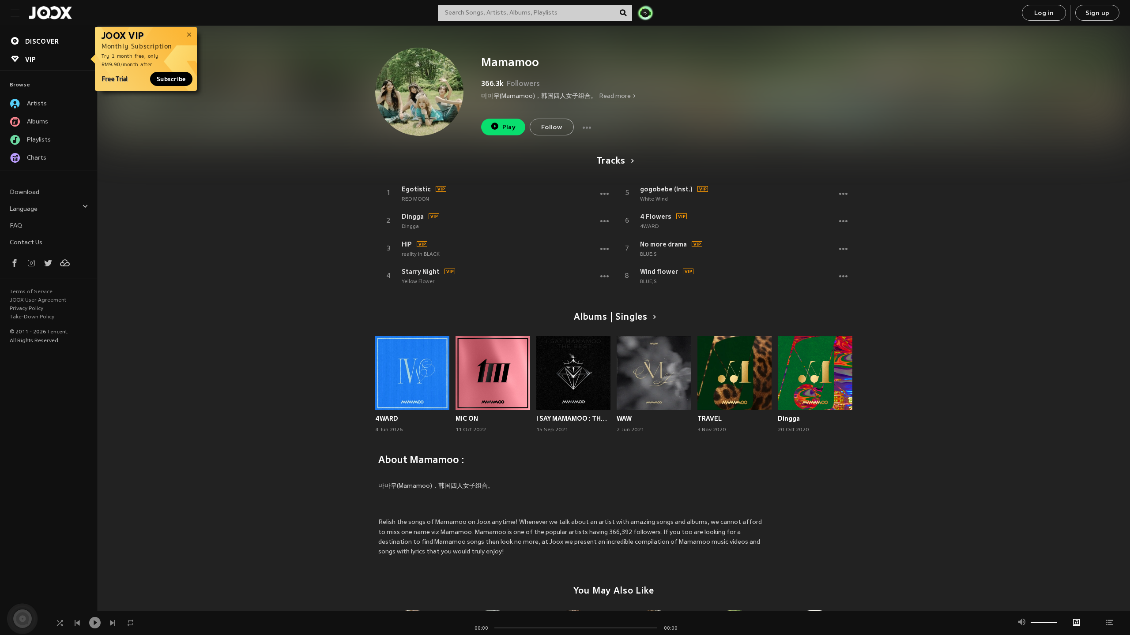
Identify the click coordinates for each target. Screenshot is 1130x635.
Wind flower (659, 271)
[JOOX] (50, 12)
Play (509, 127)
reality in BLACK (421, 254)
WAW (624, 418)
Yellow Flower (418, 281)
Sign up (1097, 13)
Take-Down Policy (32, 317)
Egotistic (416, 189)
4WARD (649, 226)
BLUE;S (648, 254)
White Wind (654, 199)
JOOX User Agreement (38, 300)
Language (24, 209)
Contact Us (26, 242)
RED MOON (415, 199)
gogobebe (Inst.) (666, 189)
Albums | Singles (611, 317)
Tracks (610, 161)
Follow (551, 127)
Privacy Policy (26, 309)
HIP (407, 244)
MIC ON (467, 418)
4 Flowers (655, 216)
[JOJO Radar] (645, 13)
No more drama (663, 244)
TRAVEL (709, 418)
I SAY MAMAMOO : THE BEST (573, 418)
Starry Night (421, 271)
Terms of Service (31, 292)
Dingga (413, 216)
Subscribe (171, 78)
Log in (1044, 13)
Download (24, 192)
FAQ (16, 226)
